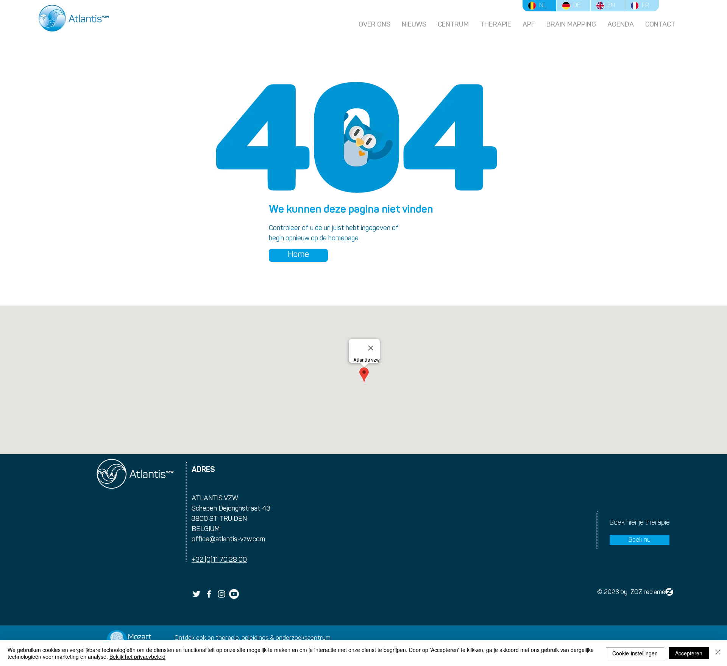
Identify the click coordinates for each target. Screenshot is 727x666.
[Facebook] (209, 594)
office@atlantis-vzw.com (228, 539)
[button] (495, 24)
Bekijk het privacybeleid (137, 656)
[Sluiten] (717, 653)
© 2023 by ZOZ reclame (631, 592)
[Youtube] (234, 594)
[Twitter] (196, 594)
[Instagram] (221, 594)
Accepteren (688, 653)
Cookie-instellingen (635, 653)
